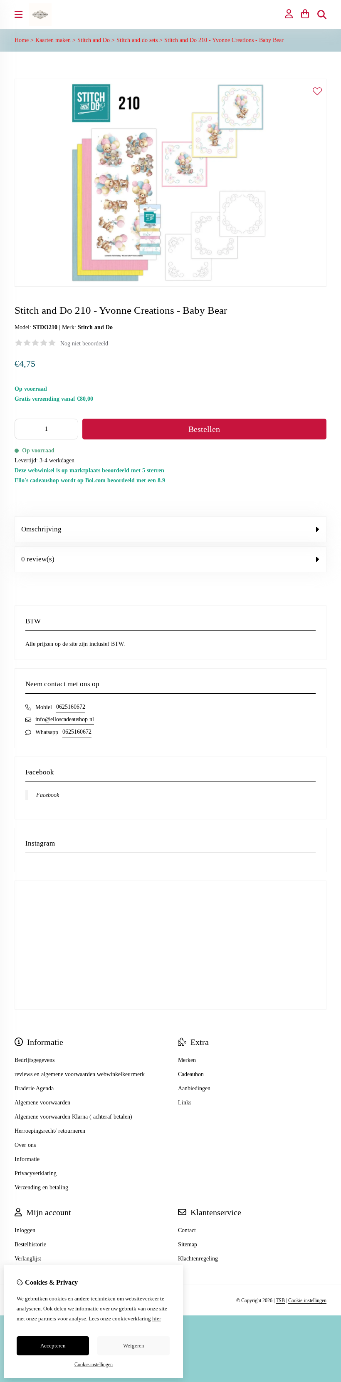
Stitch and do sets (137, 40)
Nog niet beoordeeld (84, 343)
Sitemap (187, 1244)
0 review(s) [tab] (37, 559)
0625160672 (70, 707)
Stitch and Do (93, 40)
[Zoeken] (321, 14)
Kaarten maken (53, 40)
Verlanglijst (28, 1258)
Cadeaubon (191, 1074)
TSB (280, 1300)
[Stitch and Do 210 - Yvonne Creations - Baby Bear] (170, 285)
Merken (187, 1060)
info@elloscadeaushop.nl (64, 719)
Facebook (47, 795)
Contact (187, 1230)
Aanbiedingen (194, 1088)
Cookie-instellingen (307, 1300)
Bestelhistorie (30, 1244)
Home (22, 40)
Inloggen (25, 1230)
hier (156, 1318)
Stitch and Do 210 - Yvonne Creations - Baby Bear (224, 40)
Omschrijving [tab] (41, 529)
